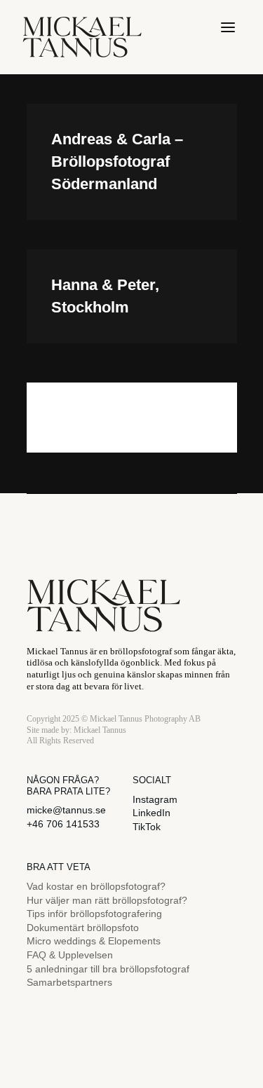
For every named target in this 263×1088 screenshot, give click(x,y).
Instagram (155, 799)
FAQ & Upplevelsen (70, 954)
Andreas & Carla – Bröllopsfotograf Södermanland (117, 161)
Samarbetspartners (69, 982)
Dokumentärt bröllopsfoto (83, 927)
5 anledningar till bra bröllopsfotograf (108, 969)
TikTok (147, 826)
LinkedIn (151, 812)
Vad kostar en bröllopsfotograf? (96, 886)
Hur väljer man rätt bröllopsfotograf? (107, 900)
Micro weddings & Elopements (94, 940)
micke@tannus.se (66, 809)
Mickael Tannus (100, 730)
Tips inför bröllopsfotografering (94, 913)
